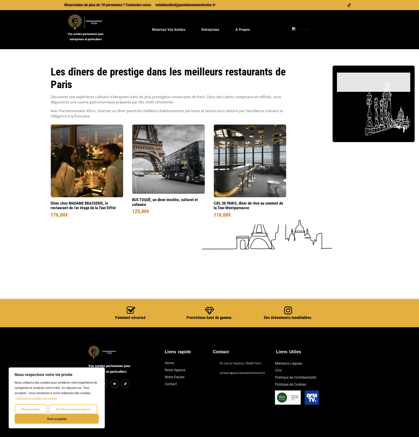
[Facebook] (323, 5)
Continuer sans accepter (73, 409)
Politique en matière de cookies (36, 398)
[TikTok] (349, 5)
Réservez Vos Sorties (168, 30)
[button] (346, 29)
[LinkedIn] (331, 5)
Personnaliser (30, 409)
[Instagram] (340, 5)
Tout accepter (57, 419)
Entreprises (210, 30)
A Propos (242, 30)
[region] (57, 397)
